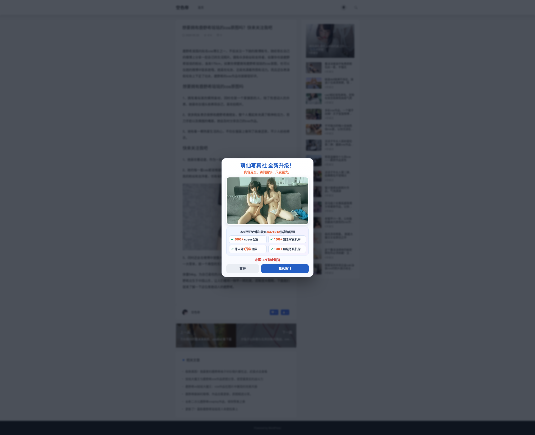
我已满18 (285, 269)
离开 (242, 269)
